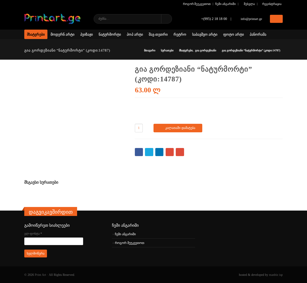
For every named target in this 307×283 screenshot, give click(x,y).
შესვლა (249, 4)
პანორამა (258, 34)
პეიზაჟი (86, 34)
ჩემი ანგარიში (225, 4)
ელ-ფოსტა (33, 233)
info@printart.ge (251, 19)
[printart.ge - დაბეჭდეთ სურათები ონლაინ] (52, 19)
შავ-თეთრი (158, 34)
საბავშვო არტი (204, 34)
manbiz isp (276, 274)
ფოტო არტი (233, 34)
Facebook (139, 152)
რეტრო (180, 34)
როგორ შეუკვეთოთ (197, 4)
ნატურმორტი (110, 34)
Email (180, 152)
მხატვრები (36, 34)
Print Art (40, 274)
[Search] (166, 18)
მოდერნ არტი (62, 34)
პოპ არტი (135, 34)
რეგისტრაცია (272, 4)
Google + (170, 152)
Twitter (149, 152)
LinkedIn (159, 152)
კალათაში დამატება (180, 128)
